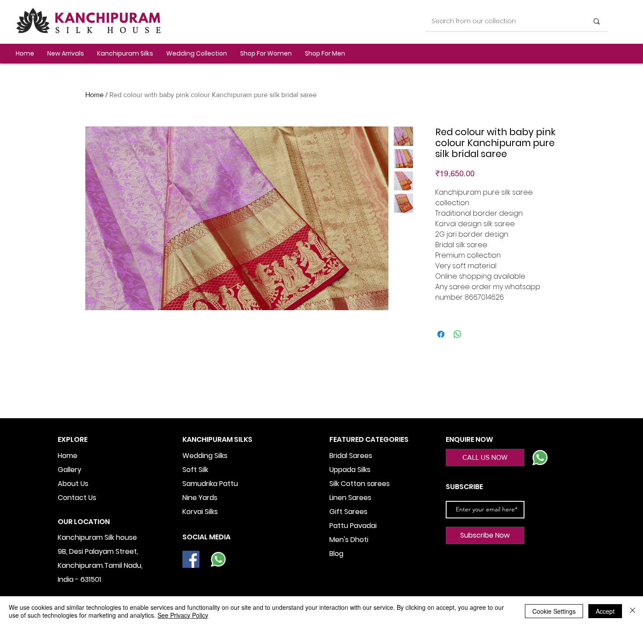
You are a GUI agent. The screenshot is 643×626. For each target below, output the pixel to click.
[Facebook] (190, 559)
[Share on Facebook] (441, 334)
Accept (605, 611)
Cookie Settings (554, 611)
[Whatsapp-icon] (218, 559)
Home (94, 94)
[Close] (632, 611)
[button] (125, 53)
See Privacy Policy (182, 615)
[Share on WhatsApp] (457, 334)
